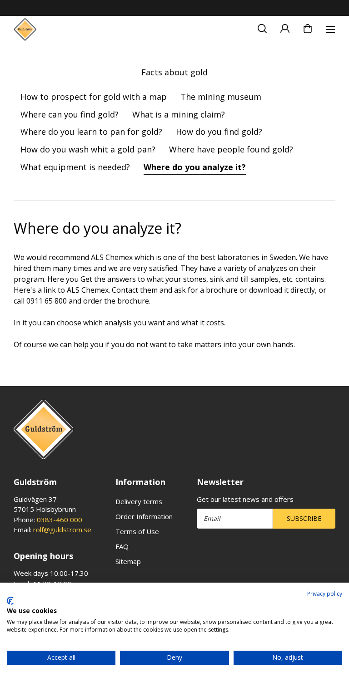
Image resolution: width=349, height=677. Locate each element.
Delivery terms (138, 501)
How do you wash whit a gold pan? (87, 149)
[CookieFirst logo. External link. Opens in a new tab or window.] (10, 601)
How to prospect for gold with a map (93, 96)
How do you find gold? (219, 131)
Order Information (144, 516)
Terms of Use (137, 531)
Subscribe (304, 518)
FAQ (122, 546)
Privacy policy (324, 594)
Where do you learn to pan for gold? (91, 131)
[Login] (285, 27)
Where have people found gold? (231, 149)
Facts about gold (174, 72)
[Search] (262, 27)
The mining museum (220, 96)
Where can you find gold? (69, 114)
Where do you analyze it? (195, 167)
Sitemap (128, 561)
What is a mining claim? (178, 114)
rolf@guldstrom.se (62, 529)
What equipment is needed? (75, 167)
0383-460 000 (59, 519)
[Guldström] (25, 29)
